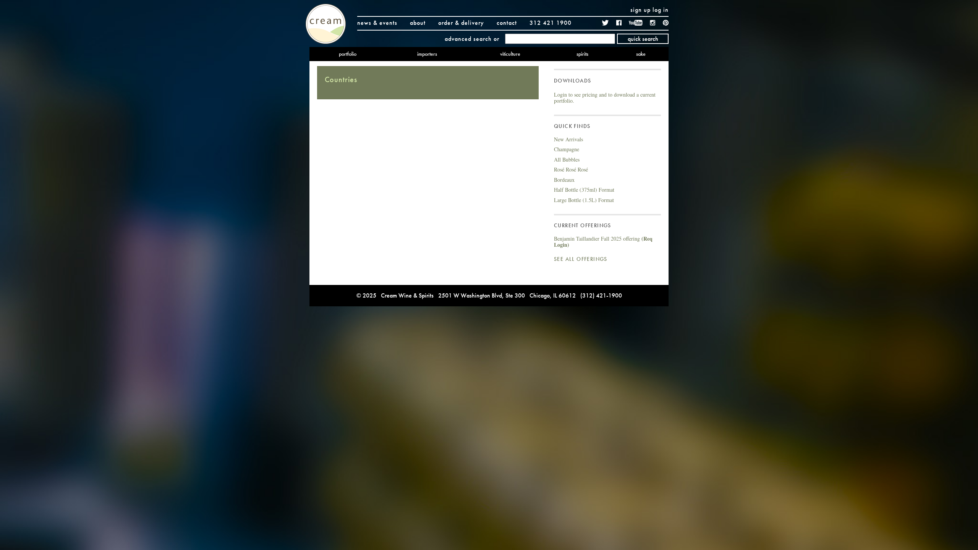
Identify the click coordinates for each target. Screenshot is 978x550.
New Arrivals (568, 139)
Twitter (605, 23)
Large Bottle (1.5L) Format (584, 200)
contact (507, 23)
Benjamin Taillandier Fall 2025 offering (603, 241)
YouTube (636, 23)
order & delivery (461, 23)
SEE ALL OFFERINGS (580, 259)
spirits (582, 53)
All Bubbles (567, 159)
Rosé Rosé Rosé (571, 169)
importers (427, 53)
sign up (640, 10)
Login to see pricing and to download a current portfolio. (605, 97)
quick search (643, 39)
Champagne (566, 149)
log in (661, 10)
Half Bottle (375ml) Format (584, 189)
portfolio (347, 53)
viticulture (510, 53)
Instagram (653, 23)
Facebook (619, 23)
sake (641, 53)
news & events (377, 23)
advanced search (468, 39)
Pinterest (666, 23)
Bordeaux (564, 179)
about (418, 23)
